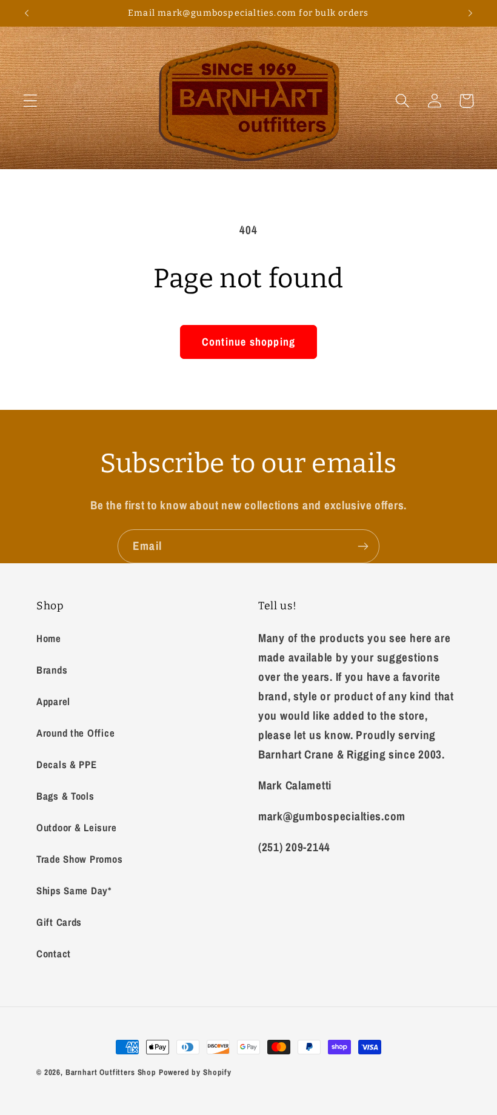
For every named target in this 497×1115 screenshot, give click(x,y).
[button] (31, 101)
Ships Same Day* (74, 890)
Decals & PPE (66, 764)
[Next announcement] (470, 13)
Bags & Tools (65, 796)
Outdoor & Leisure (76, 827)
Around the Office (75, 733)
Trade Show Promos (79, 859)
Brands (51, 670)
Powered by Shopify (195, 1071)
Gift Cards (59, 922)
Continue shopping (248, 341)
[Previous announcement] (26, 13)
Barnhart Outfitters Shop (110, 1071)
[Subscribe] (363, 546)
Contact (53, 953)
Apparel (53, 701)
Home (48, 638)
